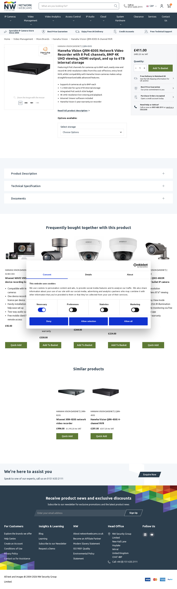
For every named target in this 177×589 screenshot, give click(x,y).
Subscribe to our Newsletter (52, 543)
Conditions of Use (13, 548)
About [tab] (130, 274)
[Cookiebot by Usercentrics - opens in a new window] (135, 265)
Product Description (24, 173)
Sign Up (133, 513)
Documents (18, 198)
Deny (48, 321)
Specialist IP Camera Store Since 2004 (21, 32)
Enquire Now (149, 474)
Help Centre (10, 538)
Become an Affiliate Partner (87, 538)
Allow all (128, 321)
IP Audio (90, 16)
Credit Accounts (126, 31)
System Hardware (120, 18)
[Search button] (116, 6)
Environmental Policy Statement (83, 556)
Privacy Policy (11, 553)
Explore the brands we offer (18, 533)
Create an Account (13, 543)
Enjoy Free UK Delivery (92, 31)
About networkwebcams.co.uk (88, 533)
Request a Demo (47, 548)
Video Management (30, 18)
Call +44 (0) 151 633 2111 (125, 561)
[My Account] (161, 6)
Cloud (103, 16)
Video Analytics (53, 16)
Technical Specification (26, 186)
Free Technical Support (161, 31)
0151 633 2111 (135, 7)
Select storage (68, 127)
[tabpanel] (20, 293)
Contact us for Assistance (17, 558)
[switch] (73, 310)
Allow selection (88, 321)
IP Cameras (10, 16)
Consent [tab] (47, 274)
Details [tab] (88, 274)
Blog (41, 533)
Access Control (73, 16)
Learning (43, 538)
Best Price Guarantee (57, 31)
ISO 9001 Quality (81, 548)
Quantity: (139, 61)
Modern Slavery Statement (86, 543)
